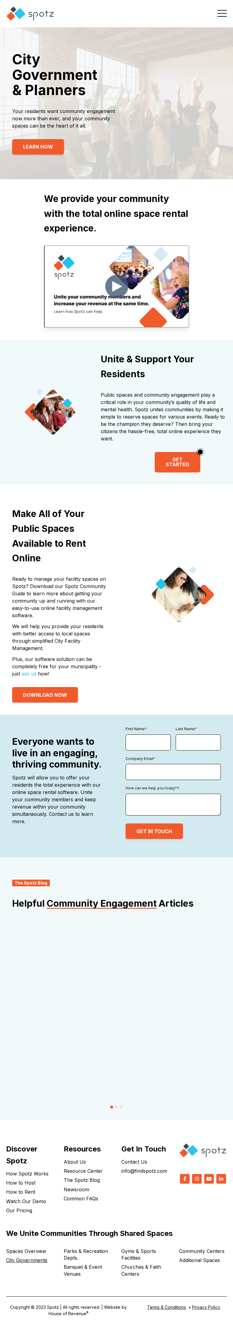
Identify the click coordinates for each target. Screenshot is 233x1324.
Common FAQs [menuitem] (81, 1199)
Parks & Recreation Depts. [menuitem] (86, 1254)
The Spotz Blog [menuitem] (82, 1180)
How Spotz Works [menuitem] (27, 1174)
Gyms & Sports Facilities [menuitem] (138, 1254)
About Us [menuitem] (75, 1162)
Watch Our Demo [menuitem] (26, 1201)
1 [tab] (111, 1107)
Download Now (45, 695)
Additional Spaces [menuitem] (199, 1260)
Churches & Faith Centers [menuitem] (141, 1270)
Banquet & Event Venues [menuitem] (83, 1270)
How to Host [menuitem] (20, 1183)
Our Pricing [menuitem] (19, 1210)
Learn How (38, 147)
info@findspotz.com (144, 1171)
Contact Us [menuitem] (134, 1162)
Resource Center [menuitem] (83, 1171)
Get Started (177, 462)
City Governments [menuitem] (26, 1260)
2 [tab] (116, 1107)
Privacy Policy (206, 1307)
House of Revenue (68, 1313)
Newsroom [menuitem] (76, 1189)
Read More (37, 1079)
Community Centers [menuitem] (202, 1251)
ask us (29, 674)
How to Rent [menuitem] (20, 1192)
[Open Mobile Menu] (222, 13)
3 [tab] (121, 1107)
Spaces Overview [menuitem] (26, 1251)
